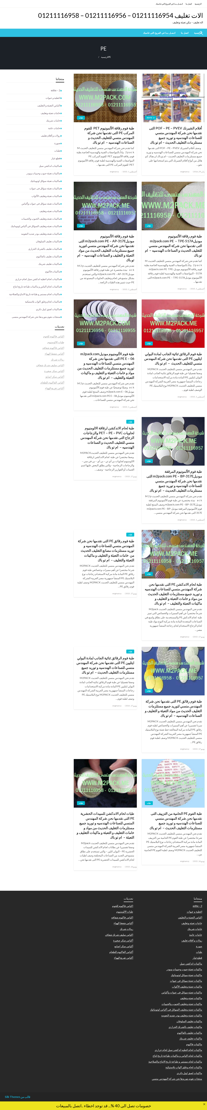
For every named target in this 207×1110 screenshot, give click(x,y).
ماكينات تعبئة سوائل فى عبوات (44, 188)
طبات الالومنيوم (55, 342)
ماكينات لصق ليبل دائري (48, 309)
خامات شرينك (53, 120)
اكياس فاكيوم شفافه (53, 347)
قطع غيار (55, 158)
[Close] (204, 1104)
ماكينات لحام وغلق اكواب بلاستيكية (42, 301)
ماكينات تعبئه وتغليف (49, 211)
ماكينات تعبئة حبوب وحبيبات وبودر (43, 173)
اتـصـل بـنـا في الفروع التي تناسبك (169, 4)
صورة (57, 143)
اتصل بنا (189, 4)
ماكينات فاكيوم (52, 271)
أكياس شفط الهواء (54, 353)
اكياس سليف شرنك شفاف (50, 365)
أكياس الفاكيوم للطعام (52, 382)
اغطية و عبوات (53, 97)
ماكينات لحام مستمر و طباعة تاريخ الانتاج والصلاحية (34, 294)
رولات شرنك (57, 359)
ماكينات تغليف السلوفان (48, 241)
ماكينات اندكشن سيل (49, 165)
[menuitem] (184, 33)
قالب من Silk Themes (17, 1097)
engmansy (184, 171)
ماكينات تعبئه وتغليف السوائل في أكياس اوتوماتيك (35, 226)
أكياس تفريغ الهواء (54, 388)
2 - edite (150, 118)
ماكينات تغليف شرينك (49, 263)
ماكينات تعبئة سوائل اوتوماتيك (45, 180)
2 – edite (55, 90)
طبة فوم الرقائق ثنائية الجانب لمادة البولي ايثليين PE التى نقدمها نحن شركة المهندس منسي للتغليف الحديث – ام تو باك (173, 358)
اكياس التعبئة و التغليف (48, 105)
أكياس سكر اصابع (55, 376)
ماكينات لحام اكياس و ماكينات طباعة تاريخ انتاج (36, 286)
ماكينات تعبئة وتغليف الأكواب (46, 196)
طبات (81, 118)
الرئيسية (198, 4)
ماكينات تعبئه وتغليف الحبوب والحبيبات (40, 218)
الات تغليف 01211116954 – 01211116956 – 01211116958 (120, 15)
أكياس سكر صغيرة (54, 370)
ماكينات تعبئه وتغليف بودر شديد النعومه (40, 233)
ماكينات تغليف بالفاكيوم (48, 256)
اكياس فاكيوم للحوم (53, 336)
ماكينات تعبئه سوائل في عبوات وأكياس (41, 203)
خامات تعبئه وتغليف (50, 113)
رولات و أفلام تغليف (50, 135)
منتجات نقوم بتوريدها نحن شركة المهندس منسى (36, 316)
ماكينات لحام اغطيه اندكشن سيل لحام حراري (37, 279)
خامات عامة (54, 128)
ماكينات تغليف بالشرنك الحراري (44, 248)
